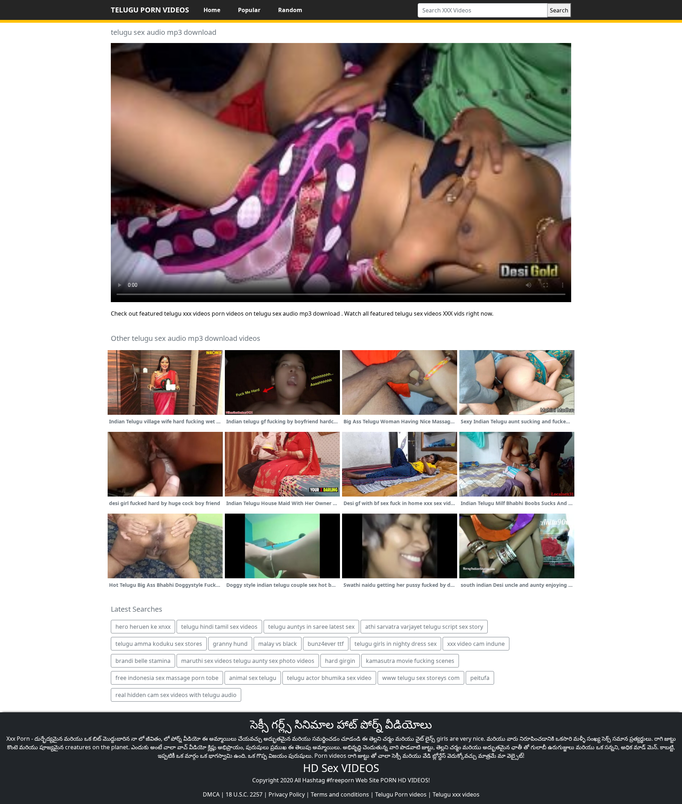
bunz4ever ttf (326, 644)
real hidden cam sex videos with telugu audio (176, 695)
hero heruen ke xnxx (142, 627)
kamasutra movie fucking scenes (410, 661)
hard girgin (340, 661)
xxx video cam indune (476, 644)
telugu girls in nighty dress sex (395, 644)
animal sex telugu (252, 678)
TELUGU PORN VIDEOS (150, 10)
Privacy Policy (287, 794)
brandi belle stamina (142, 661)
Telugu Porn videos (401, 794)
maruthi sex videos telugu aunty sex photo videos (247, 661)
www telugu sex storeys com (421, 678)
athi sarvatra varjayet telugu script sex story (424, 627)
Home (212, 10)
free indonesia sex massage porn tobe (166, 678)
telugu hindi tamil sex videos (219, 627)
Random (290, 10)
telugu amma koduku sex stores (158, 644)
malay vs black (277, 644)
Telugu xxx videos (456, 794)
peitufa (479, 678)
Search (559, 10)
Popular (249, 10)
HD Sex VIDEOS (341, 768)
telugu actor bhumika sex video (329, 678)
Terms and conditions (340, 794)
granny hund (230, 644)
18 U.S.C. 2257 (244, 794)
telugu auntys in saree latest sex (311, 627)
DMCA (211, 794)
